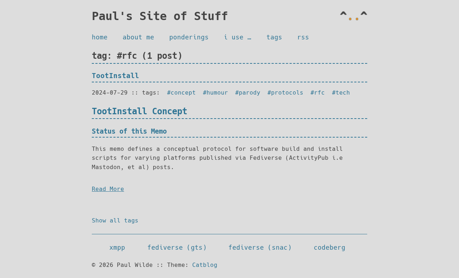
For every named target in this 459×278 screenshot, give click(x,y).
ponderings (189, 37)
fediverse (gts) (177, 247)
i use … (237, 37)
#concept (181, 92)
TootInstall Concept (139, 111)
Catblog (204, 265)
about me (138, 37)
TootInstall (115, 76)
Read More (108, 189)
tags (274, 37)
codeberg (329, 247)
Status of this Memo (129, 131)
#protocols (285, 92)
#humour (215, 92)
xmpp (117, 247)
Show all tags (115, 220)
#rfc (318, 92)
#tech (341, 92)
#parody (247, 92)
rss (303, 37)
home (100, 37)
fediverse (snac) (260, 247)
